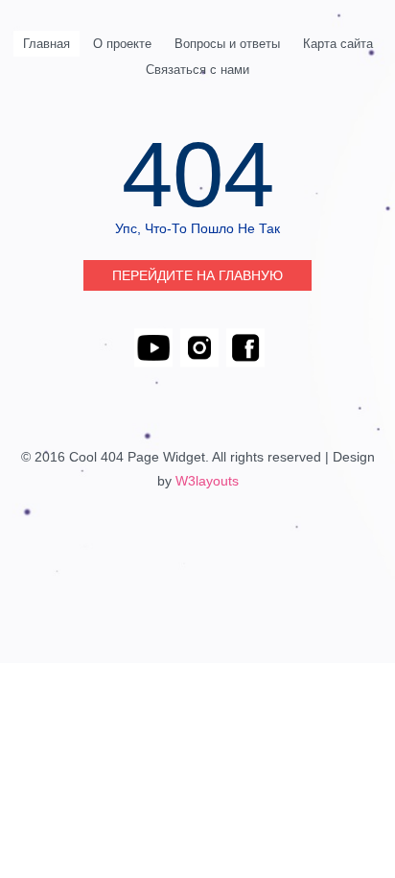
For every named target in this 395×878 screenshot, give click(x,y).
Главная (46, 43)
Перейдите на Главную (197, 275)
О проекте (122, 43)
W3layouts (207, 480)
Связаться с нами (197, 69)
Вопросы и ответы (227, 43)
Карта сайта (338, 43)
